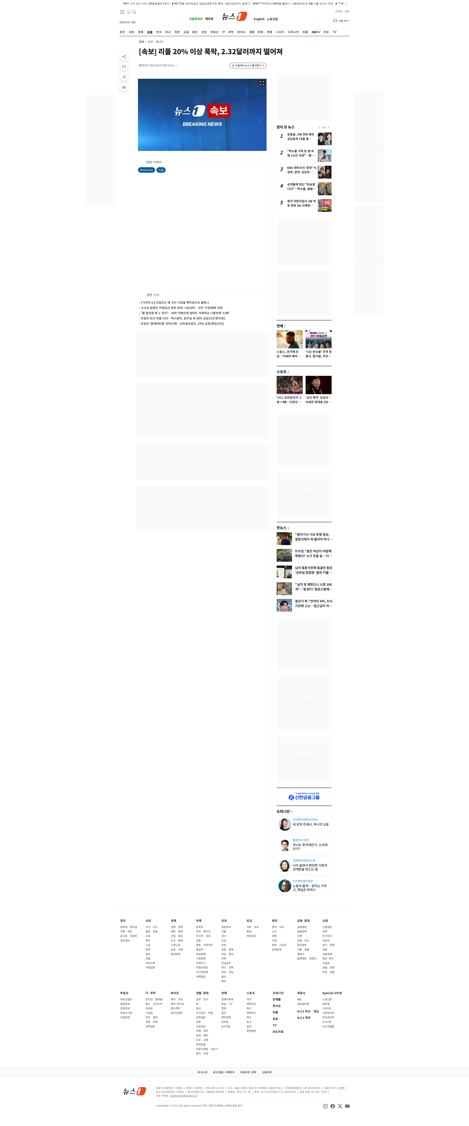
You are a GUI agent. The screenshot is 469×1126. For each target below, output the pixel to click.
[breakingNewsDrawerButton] (128, 11)
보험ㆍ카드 (303, 940)
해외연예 (226, 1017)
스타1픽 (326, 1008)
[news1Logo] (134, 1091)
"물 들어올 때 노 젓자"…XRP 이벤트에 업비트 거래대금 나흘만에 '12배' (185, 313)
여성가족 (150, 963)
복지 (147, 940)
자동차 (326, 940)
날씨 (147, 954)
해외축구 (251, 1013)
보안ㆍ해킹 (151, 1017)
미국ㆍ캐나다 (203, 931)
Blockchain (146, 169)
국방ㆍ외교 (253, 927)
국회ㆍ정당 (126, 931)
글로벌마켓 (303, 1004)
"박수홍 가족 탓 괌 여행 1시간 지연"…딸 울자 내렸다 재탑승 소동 (301, 155)
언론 (198, 1022)
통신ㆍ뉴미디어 (153, 1004)
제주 (223, 981)
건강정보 (201, 1026)
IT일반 (149, 1013)
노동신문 (272, 19)
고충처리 (267, 1072)
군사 (274, 931)
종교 (198, 1008)
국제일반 (201, 976)
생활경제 (327, 954)
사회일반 (150, 967)
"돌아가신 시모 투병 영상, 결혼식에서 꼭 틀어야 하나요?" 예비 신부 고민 (312, 539)
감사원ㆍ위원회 (128, 936)
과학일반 (150, 1026)
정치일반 (125, 940)
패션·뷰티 (327, 958)
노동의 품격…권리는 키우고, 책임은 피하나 (310, 888)
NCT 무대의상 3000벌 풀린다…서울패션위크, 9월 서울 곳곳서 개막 (271, 3)
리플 (161, 169)
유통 (324, 949)
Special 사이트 (332, 993)
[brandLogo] (234, 16)
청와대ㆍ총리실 (128, 927)
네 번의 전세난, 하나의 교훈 (311, 824)
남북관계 (276, 949)
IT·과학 (150, 993)
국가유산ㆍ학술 (204, 1013)
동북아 (199, 927)
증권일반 (302, 945)
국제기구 (201, 963)
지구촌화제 (202, 972)
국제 (141, 42)
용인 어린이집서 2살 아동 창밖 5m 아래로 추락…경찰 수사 (301, 205)
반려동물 (201, 1044)
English (259, 19)
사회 (148, 921)
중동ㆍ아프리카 (204, 945)
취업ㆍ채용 (328, 972)
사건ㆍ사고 (151, 927)
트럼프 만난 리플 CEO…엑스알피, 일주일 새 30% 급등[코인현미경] (183, 318)
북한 (274, 921)
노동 (147, 945)
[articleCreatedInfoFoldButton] (176, 65)
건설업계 (125, 1017)
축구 (249, 1008)
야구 (249, 999)
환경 (147, 949)
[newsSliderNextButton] (328, 127)
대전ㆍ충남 (227, 954)
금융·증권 (303, 921)
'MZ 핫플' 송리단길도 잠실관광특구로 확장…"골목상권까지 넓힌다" (189, 3)
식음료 (326, 963)
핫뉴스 (282, 527)
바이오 (175, 993)
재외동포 (251, 936)
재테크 (300, 954)
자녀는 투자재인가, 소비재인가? (310, 847)
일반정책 (125, 1004)
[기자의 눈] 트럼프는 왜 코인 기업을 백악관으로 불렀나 (175, 302)
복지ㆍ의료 (177, 999)
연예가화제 (227, 999)
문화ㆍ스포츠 (279, 945)
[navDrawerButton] (122, 12)
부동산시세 (126, 1013)
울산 (223, 976)
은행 (299, 936)
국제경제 (201, 954)
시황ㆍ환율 (303, 949)
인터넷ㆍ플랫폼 (153, 999)
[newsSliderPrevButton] (319, 127)
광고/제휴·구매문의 (223, 1072)
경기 (223, 936)
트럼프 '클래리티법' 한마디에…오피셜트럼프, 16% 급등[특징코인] (182, 323)
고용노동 (175, 945)
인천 (223, 940)
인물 (147, 958)
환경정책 (175, 954)
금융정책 (302, 931)
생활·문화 (202, 993)
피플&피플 (202, 967)
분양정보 (125, 1008)
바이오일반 (177, 1013)
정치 (123, 921)
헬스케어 (175, 1008)
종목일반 (251, 1031)
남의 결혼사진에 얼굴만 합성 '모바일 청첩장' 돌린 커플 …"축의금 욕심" (313, 573)
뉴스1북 (326, 1022)
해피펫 (209, 19)
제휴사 (301, 993)
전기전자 (327, 936)
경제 (173, 921)
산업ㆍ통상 (177, 936)
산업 (325, 921)
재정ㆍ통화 (177, 931)
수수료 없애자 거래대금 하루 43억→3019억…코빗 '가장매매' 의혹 (182, 308)
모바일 (149, 1008)
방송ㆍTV (226, 1004)
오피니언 (283, 811)
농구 (249, 1022)
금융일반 (302, 927)
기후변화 (201, 958)
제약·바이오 (177, 1004)
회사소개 (202, 1072)
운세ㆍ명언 (202, 1035)
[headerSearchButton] (134, 11)
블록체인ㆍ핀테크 (306, 958)
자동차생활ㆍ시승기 (207, 1049)
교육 (147, 936)
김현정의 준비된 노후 (304, 860)
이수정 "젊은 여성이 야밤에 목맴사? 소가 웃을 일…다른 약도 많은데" (313, 556)
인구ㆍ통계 (177, 940)
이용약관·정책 (248, 1072)
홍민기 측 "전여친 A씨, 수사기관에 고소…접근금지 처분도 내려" (313, 606)
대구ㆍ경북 (227, 967)
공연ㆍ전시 (202, 999)
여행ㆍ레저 (202, 1031)
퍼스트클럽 (328, 1026)
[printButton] (124, 87)
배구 (249, 1017)
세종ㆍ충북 (227, 949)
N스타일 (225, 1026)
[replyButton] (124, 66)
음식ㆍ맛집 (202, 1053)
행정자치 (226, 927)
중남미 (199, 949)
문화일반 (201, 1017)
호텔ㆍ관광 (328, 967)
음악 (223, 1013)
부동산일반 (126, 999)
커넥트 (338, 11)
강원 (223, 945)
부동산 (124, 993)
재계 (324, 931)
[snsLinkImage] (325, 1106)
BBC (299, 999)
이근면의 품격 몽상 (303, 881)
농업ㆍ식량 (177, 949)
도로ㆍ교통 (202, 1040)
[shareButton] (124, 56)
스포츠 (282, 371)
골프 (249, 1026)
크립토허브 (196, 19)
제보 (347, 11)
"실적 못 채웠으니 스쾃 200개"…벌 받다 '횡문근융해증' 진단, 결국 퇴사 (313, 589)
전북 (223, 958)
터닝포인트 (328, 1017)
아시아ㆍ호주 (203, 936)
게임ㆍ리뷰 (151, 1022)
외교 (249, 921)
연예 (280, 325)
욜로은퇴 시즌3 (301, 840)
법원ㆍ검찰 (151, 931)
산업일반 (327, 927)
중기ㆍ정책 (328, 945)
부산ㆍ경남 (227, 972)
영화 (223, 1008)
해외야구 (251, 1004)
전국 (224, 921)
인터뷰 (224, 1022)
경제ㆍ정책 (177, 927)
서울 (223, 931)
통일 (249, 931)
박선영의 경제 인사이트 (305, 819)
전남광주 (226, 963)
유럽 (198, 940)
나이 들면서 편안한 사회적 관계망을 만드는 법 (310, 867)
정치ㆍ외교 (278, 927)
